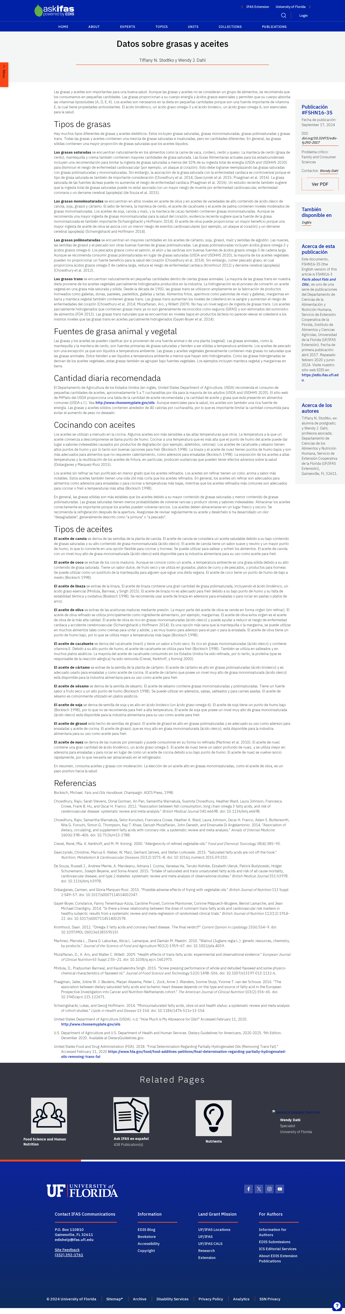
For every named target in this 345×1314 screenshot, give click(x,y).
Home (63, 27)
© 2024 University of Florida (71, 1298)
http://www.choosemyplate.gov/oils (125, 402)
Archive (139, 1298)
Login (303, 15)
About (94, 27)
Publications (274, 27)
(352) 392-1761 (69, 1254)
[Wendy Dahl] (296, 1112)
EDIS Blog (146, 1229)
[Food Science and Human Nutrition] (49, 1116)
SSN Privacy (269, 1298)
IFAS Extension (257, 7)
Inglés (306, 222)
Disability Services (172, 1298)
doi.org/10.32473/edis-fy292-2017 (319, 140)
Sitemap (113, 1298)
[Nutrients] (214, 1118)
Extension (207, 1257)
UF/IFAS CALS (210, 1243)
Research (206, 1250)
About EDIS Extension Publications (278, 1258)
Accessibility (149, 1243)
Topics (161, 27)
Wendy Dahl (329, 171)
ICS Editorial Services (277, 1248)
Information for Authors (272, 1232)
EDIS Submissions (274, 1241)
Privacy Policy (211, 1298)
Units (193, 27)
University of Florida (290, 7)
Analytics (241, 1298)
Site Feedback (67, 1249)
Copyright (146, 1250)
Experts (127, 27)
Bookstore (147, 1236)
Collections (230, 27)
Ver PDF (320, 184)
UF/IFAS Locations (214, 1229)
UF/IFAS (205, 1236)
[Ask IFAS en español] (131, 1115)
